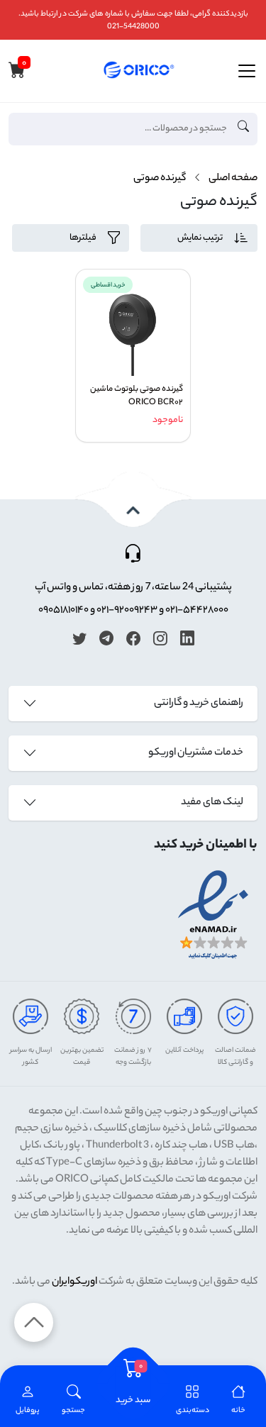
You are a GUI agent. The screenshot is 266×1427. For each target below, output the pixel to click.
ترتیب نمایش (200, 238)
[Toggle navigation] (246, 71)
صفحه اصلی (233, 178)
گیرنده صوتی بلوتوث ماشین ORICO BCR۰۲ (136, 396)
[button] (73, 1400)
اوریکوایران (74, 1282)
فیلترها (83, 238)
